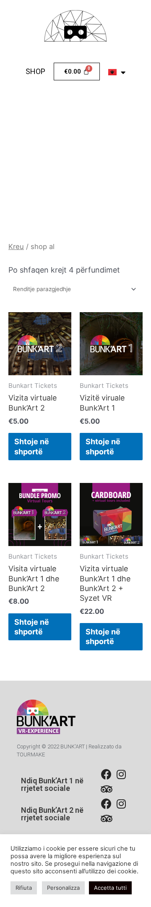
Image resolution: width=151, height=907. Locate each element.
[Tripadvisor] (106, 789)
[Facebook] (106, 774)
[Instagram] (121, 774)
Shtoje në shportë (31, 446)
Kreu (16, 246)
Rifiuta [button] (24, 887)
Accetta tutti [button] (110, 887)
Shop (35, 71)
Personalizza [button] (63, 887)
